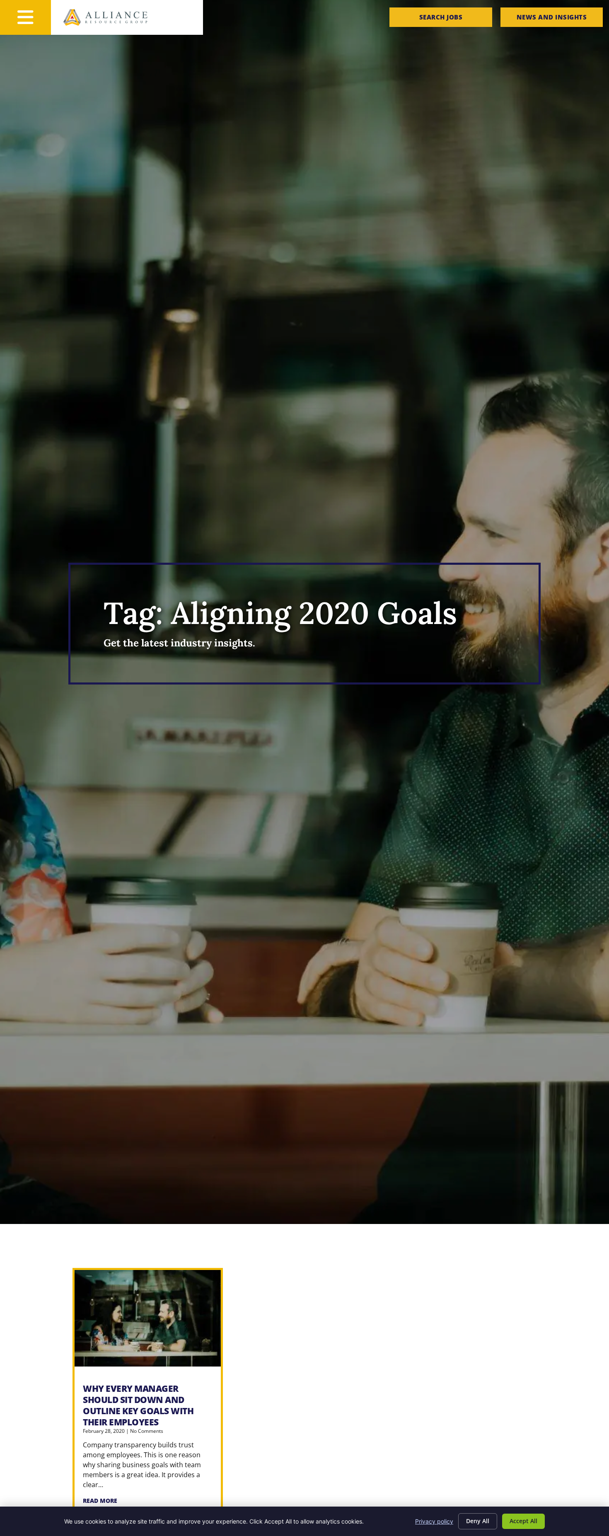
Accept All (523, 1521)
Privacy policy (434, 1521)
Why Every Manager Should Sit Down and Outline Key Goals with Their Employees (138, 1405)
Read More (100, 1501)
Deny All (477, 1521)
